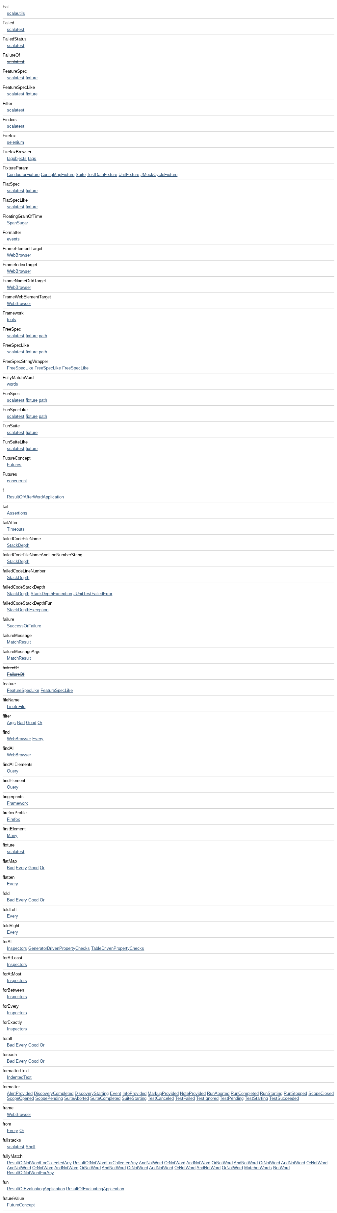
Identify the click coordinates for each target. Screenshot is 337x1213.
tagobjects (17, 158)
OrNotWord (174, 1162)
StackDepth (18, 545)
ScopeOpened (20, 1098)
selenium (15, 142)
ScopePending (49, 1098)
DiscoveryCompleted (53, 1093)
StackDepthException (51, 593)
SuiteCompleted (105, 1098)
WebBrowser (19, 255)
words (12, 384)
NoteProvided (193, 1093)
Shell (30, 1146)
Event (115, 1093)
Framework (17, 803)
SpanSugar (17, 222)
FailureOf (15, 674)
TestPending (232, 1098)
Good (31, 722)
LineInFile (16, 706)
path (43, 335)
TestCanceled (161, 1098)
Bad (21, 722)
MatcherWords (258, 1167)
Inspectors (17, 948)
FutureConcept (21, 1204)
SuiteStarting (134, 1098)
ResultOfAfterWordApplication (35, 496)
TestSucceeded (284, 1098)
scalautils (16, 13)
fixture (32, 77)
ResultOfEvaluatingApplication (36, 1188)
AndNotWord (151, 1162)
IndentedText (19, 1077)
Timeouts (16, 529)
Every (37, 738)
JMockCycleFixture (159, 174)
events (13, 239)
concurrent (17, 480)
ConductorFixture (23, 174)
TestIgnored (207, 1098)
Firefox (13, 819)
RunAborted (218, 1093)
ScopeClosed (321, 1093)
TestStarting (256, 1098)
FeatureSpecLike (23, 690)
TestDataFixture (102, 174)
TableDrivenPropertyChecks (117, 948)
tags (32, 158)
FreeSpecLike (20, 368)
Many (12, 835)
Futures (14, 464)
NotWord (281, 1167)
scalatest (15, 29)
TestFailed (185, 1098)
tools (11, 319)
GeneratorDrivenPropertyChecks (59, 948)
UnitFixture (128, 174)
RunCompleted (245, 1093)
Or (40, 722)
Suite (81, 174)
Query (12, 771)
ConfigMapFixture (57, 174)
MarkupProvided (163, 1093)
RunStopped (295, 1093)
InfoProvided (134, 1093)
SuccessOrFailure (24, 625)
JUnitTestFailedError (92, 593)
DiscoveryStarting (92, 1093)
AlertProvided (20, 1093)
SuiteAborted (76, 1098)
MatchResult (19, 642)
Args (11, 722)
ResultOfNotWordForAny (30, 1172)
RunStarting (271, 1093)
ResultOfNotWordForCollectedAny (39, 1162)
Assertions (17, 513)
